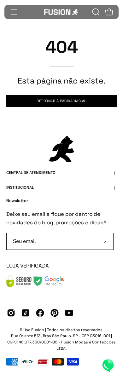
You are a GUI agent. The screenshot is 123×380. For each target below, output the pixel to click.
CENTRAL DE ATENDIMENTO (31, 173)
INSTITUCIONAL (20, 188)
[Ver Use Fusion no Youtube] (69, 313)
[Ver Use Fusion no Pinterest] (54, 313)
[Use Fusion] (61, 12)
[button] (95, 12)
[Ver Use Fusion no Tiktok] (25, 313)
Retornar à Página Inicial (61, 101)
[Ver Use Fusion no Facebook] (40, 313)
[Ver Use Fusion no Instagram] (11, 313)
